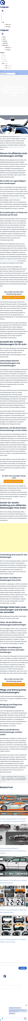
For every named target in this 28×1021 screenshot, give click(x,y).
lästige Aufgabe (24, 136)
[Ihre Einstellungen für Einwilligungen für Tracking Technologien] (2, 1018)
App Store (5, 986)
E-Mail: (14, 961)
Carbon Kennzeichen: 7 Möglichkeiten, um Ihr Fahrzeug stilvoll (13, 850)
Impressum (5, 997)
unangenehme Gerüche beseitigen (9, 260)
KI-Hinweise (6, 1001)
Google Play (16, 986)
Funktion (5, 18)
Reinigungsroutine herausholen (16, 147)
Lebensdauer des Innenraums (15, 197)
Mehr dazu (3, 781)
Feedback (5, 20)
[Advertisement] (14, 537)
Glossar (5, 995)
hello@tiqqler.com (8, 982)
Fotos (4, 16)
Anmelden (22, 968)
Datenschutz (6, 999)
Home (4, 13)
